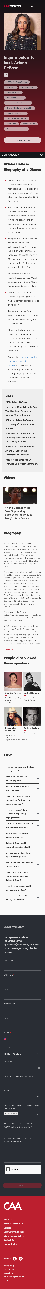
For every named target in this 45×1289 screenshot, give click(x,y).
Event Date (9, 1062)
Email (6, 1018)
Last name (8, 975)
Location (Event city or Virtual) (18, 1076)
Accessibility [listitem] (8, 1273)
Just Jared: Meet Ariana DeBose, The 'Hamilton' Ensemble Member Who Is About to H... (22, 411)
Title (6, 989)
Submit (21, 1185)
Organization (9, 1004)
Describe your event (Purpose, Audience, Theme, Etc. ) (18, 1140)
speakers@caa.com (16, 944)
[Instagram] (6, 75)
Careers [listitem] (7, 1228)
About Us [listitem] (8, 1220)
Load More (9, 649)
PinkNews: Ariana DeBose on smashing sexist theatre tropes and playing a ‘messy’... (20, 437)
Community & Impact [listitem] (14, 1232)
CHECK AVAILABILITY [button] (21, 140)
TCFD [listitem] (6, 1280)
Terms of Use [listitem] (9, 1270)
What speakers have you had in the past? (20, 1125)
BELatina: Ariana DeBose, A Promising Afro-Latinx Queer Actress (20, 424)
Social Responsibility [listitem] (13, 1224)
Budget (7, 1091)
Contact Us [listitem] (9, 1240)
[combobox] (22, 1053)
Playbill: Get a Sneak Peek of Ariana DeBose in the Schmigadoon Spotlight (19, 450)
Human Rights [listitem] (10, 1244)
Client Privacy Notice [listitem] (14, 1236)
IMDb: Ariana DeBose (16, 402)
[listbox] (22, 1094)
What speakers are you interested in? (21, 1106)
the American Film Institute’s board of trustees (23, 361)
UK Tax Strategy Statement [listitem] (14, 1277)
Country (7, 1047)
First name (8, 960)
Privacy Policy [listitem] (9, 1266)
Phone (7, 1033)
